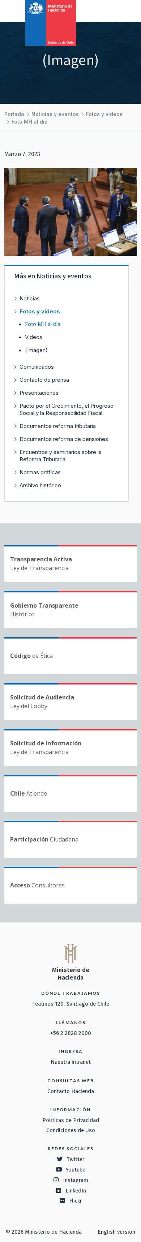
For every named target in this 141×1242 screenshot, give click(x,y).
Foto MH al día (30, 122)
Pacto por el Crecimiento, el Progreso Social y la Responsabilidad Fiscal (67, 409)
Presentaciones (39, 392)
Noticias (30, 298)
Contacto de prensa (44, 379)
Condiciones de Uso (70, 1130)
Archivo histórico (40, 485)
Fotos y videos (104, 114)
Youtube (75, 1169)
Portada (14, 114)
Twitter (76, 1159)
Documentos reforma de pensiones (64, 439)
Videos (33, 337)
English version (116, 1232)
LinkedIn (75, 1190)
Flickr (75, 1201)
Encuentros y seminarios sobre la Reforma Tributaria (61, 456)
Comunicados (37, 366)
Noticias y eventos (55, 114)
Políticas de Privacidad (70, 1120)
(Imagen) (36, 350)
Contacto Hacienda (70, 1091)
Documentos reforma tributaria (58, 426)
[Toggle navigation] (105, 10)
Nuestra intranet (71, 1062)
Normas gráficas (40, 472)
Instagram (75, 1180)
